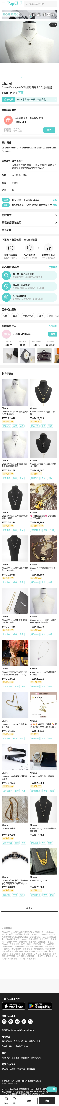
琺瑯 (36, 939)
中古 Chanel (15, 954)
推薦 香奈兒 (6, 951)
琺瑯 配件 (39, 947)
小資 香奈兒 (27, 949)
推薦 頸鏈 (30, 956)
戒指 (41, 316)
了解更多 (53, 267)
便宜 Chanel (30, 951)
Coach (4, 1046)
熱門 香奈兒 (39, 949)
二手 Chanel (18, 951)
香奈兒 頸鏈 (26, 944)
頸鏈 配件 (48, 947)
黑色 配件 (42, 942)
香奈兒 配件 (37, 944)
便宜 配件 (49, 956)
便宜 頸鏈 (47, 954)
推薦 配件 (32, 959)
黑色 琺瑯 (23, 942)
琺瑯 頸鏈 (29, 947)
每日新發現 (7, 1041)
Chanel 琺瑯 (49, 944)
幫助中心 (6, 1057)
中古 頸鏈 (21, 956)
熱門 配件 (13, 959)
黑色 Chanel (12, 942)
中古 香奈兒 (50, 949)
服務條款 (25, 1057)
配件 (47, 939)
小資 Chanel (42, 951)
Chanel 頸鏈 (7, 947)
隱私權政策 (36, 1057)
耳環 (15, 316)
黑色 (30, 939)
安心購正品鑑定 (9, 1069)
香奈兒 (16, 939)
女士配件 (16, 175)
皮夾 (39, 1041)
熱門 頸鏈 (11, 956)
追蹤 (53, 334)
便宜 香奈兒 (16, 949)
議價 (29, 1100)
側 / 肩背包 (30, 1041)
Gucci (11, 1046)
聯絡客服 (15, 1057)
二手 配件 (40, 956)
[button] (9, 343)
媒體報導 (31, 1069)
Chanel (15, 183)
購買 (47, 1100)
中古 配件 (23, 959)
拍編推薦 (21, 1069)
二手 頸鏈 (37, 954)
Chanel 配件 (19, 947)
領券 (49, 130)
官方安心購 (18, 1041)
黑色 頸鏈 (32, 942)
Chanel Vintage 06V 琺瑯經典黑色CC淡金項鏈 (21, 932)
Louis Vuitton (22, 1046)
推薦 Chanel (27, 954)
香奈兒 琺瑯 (14, 944)
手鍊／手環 (28, 316)
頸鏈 (41, 939)
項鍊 (25, 175)
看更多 (29, 908)
